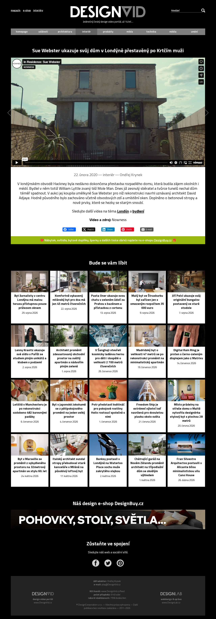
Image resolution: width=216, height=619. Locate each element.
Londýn (123, 211)
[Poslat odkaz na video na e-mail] (147, 228)
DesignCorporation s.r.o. (90, 604)
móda (130, 32)
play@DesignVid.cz (111, 584)
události (43, 32)
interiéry (38, 10)
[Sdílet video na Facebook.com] (69, 228)
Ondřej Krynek (131, 175)
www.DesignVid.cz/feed (113, 591)
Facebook (95, 563)
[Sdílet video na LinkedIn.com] (108, 228)
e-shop (27, 10)
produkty (108, 32)
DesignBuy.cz (163, 240)
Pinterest (120, 563)
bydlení (138, 211)
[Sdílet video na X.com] (88, 228)
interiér (86, 32)
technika (151, 32)
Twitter (108, 563)
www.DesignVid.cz (43, 602)
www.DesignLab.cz (171, 602)
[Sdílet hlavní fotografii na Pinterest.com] (127, 228)
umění (194, 32)
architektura (65, 32)
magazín (15, 10)
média (172, 32)
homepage (22, 32)
